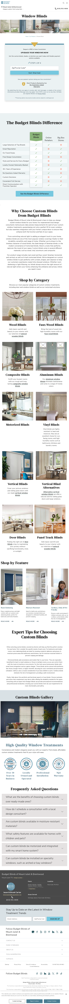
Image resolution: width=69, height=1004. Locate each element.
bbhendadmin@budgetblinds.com (12, 895)
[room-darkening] (11, 587)
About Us (9, 950)
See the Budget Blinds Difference (34, 194)
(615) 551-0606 (62, 9)
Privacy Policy (42, 94)
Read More (5, 621)
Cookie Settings (17, 1001)
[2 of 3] (34, 735)
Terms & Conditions (31, 964)
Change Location (18, 877)
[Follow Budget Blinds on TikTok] (61, 974)
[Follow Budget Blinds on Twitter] (57, 932)
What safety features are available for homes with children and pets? (33, 836)
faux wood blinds (51, 334)
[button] (7, 9)
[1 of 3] (32, 735)
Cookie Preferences (34, 966)
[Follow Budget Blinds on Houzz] (53, 932)
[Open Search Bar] (64, 3)
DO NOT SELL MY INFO (58, 964)
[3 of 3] (36, 735)
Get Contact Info (17, 9)
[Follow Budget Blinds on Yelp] (41, 932)
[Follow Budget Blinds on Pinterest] (49, 932)
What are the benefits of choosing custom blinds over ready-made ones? (32, 799)
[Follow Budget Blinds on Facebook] (37, 932)
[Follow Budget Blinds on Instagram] (45, 932)
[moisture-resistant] (37, 587)
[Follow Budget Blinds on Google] (33, 932)
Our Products (32, 36)
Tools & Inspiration (13, 954)
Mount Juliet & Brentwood (12, 7)
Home (27, 36)
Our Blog (9, 959)
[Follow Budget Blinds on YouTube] (61, 932)
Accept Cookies (51, 1001)
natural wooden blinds (51, 547)
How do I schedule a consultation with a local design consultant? (31, 812)
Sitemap (7, 964)
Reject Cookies (34, 1001)
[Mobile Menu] (67, 3)
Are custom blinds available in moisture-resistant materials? (33, 824)
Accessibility (44, 964)
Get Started (34, 73)
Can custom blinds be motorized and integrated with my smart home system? (32, 848)
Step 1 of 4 (35, 63)
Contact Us (10, 941)
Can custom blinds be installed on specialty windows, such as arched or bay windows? (29, 861)
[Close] (66, 994)
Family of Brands (12, 945)
